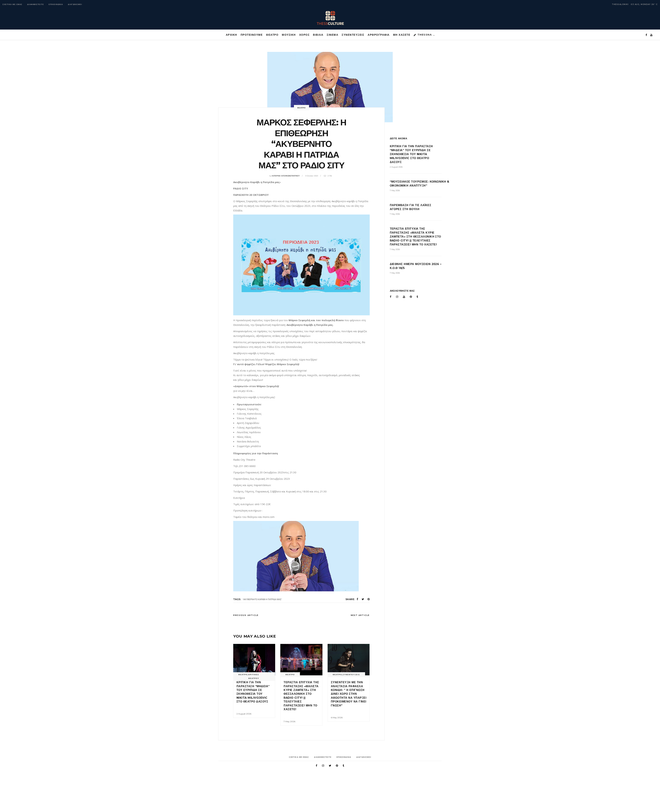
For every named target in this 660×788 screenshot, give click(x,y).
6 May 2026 (337, 717)
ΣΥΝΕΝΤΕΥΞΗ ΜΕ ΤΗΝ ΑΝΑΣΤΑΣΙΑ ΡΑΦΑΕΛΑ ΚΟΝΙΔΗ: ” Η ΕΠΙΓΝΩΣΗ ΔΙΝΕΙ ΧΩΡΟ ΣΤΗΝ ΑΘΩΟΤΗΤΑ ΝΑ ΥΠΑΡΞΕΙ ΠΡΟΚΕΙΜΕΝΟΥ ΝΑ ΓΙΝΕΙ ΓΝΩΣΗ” (348, 694)
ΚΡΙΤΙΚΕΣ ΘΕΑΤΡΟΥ (253, 676)
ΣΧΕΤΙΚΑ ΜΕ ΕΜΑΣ (12, 4)
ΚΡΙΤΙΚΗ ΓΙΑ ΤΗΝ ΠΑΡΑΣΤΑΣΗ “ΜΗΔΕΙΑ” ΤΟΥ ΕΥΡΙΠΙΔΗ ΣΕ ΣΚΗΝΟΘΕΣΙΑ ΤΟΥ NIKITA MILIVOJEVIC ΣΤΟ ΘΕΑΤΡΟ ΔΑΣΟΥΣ (411, 154)
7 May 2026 (289, 721)
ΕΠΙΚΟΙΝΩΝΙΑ (56, 4)
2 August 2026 (243, 713)
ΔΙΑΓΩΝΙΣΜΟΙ (75, 4)
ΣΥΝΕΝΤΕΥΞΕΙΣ (351, 674)
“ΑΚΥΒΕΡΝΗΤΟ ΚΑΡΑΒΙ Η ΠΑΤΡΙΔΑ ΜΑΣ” (262, 599)
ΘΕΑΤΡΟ (301, 108)
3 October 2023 (311, 176)
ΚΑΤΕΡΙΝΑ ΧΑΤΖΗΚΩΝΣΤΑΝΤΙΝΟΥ (286, 176)
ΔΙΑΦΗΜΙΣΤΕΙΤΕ (35, 4)
